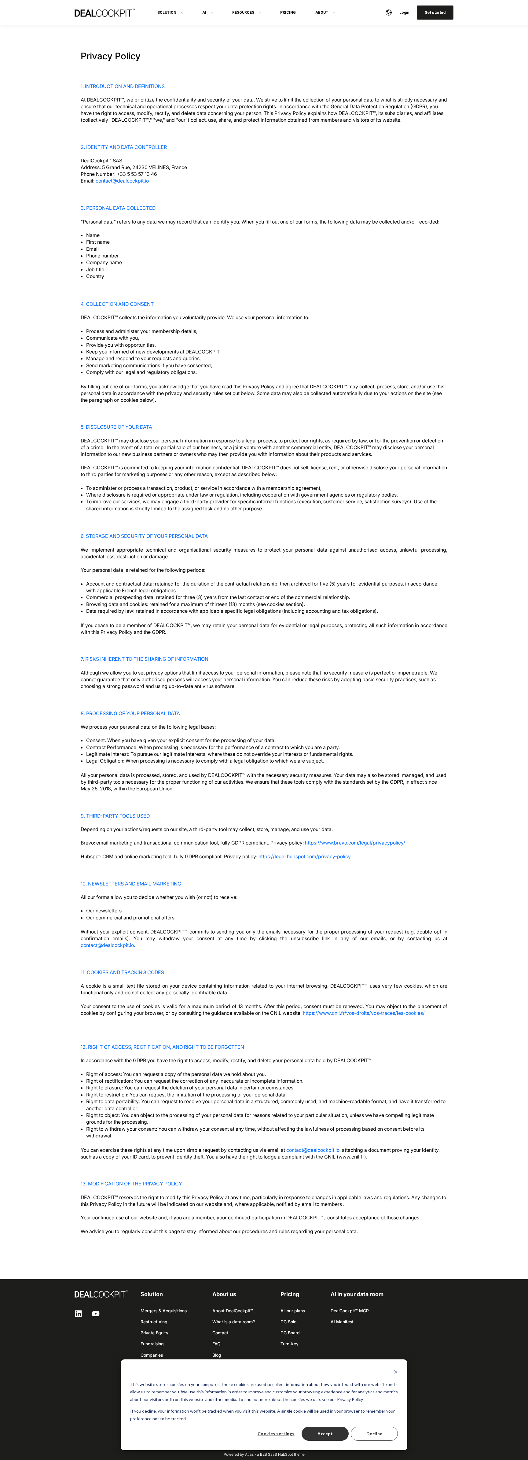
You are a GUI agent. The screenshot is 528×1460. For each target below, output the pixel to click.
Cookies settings (276, 1433)
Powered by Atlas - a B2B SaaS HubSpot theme (264, 1454)
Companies (152, 1355)
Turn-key (289, 1343)
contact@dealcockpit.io (122, 181)
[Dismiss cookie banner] (396, 1373)
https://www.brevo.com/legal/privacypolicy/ (355, 843)
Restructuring (154, 1321)
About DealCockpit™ (232, 1310)
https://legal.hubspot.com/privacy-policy (304, 856)
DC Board (290, 1332)
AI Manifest (342, 1321)
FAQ (216, 1343)
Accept (325, 1433)
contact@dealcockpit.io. (108, 945)
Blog (216, 1355)
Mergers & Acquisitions (164, 1310)
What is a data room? (233, 1321)
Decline (374, 1433)
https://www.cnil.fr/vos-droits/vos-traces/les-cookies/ (364, 1013)
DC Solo (288, 1321)
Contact (220, 1332)
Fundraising (152, 1343)
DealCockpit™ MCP (350, 1310)
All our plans (292, 1310)
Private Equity (154, 1332)
